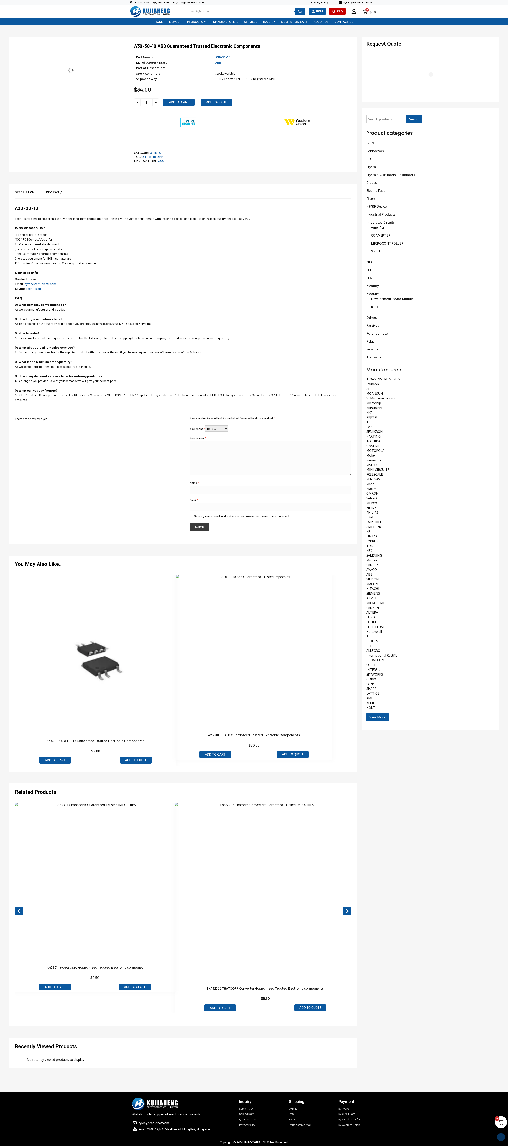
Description (24, 192)
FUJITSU (372, 417)
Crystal (371, 167)
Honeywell (374, 631)
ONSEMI (372, 446)
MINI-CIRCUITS (377, 469)
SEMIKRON (374, 431)
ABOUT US (321, 22)
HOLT (370, 707)
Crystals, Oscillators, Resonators (390, 175)
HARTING (373, 436)
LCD (369, 270)
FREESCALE (374, 474)
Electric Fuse (375, 190)
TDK (369, 546)
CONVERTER (380, 235)
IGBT (375, 307)
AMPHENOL (375, 527)
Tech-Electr (33, 288)
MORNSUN (374, 393)
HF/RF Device (376, 206)
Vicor (370, 484)
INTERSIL (373, 669)
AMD (370, 698)
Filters (371, 198)
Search (414, 119)
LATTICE (372, 693)
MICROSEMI (375, 603)
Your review (198, 438)
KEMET (371, 703)
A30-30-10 (149, 157)
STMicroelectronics (380, 398)
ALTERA (372, 612)
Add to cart (179, 102)
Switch (376, 251)
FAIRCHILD (374, 522)
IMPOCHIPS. (252, 1142)
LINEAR (371, 536)
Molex (370, 455)
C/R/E (370, 143)
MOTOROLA (375, 450)
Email (194, 500)
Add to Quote (136, 760)
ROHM (371, 622)
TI (367, 636)
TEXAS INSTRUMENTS (383, 379)
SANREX (372, 565)
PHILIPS (372, 512)
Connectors (375, 151)
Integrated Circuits (380, 222)
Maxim (371, 489)
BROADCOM (375, 660)
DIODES (372, 641)
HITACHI (372, 588)
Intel (369, 517)
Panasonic (374, 460)
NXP (369, 412)
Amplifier (377, 227)
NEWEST (175, 22)
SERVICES (250, 22)
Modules (372, 294)
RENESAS (373, 479)
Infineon (372, 384)
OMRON (372, 493)
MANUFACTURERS (225, 22)
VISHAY (371, 465)
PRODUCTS (195, 22)
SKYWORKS (374, 674)
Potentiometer (377, 333)
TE (368, 422)
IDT (369, 646)
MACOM (372, 584)
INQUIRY (269, 22)
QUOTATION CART (294, 22)
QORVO (371, 679)
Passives (372, 325)
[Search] (300, 11)
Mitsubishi (374, 408)
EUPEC (371, 617)
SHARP (371, 688)
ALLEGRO (373, 650)
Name (194, 482)
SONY (370, 684)
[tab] (30, 194)
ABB (218, 62)
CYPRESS (372, 541)
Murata (371, 503)
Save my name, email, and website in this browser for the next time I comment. (242, 516)
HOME (159, 22)
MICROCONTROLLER (387, 243)
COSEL (371, 665)
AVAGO (371, 569)
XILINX (371, 508)
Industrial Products (380, 214)
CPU (369, 159)
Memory (372, 286)
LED (369, 278)
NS (368, 531)
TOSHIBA (373, 441)
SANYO (371, 498)
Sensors (372, 349)
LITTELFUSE (375, 627)
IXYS (369, 427)
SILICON (372, 579)
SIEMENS (373, 593)
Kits (369, 262)
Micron (371, 560)
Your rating (197, 428)
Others (155, 153)
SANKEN (372, 608)
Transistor (374, 357)
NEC (369, 550)
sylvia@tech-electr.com (40, 284)
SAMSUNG (374, 555)
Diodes (371, 182)
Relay (370, 341)
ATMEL (371, 598)
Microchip (373, 403)
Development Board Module (392, 299)
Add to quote (216, 102)
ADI (369, 389)
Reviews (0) (55, 192)
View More (377, 717)
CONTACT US (344, 22)
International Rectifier (382, 655)
